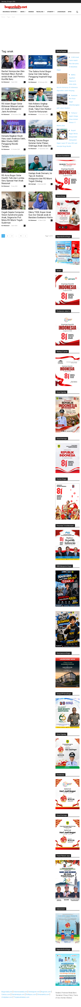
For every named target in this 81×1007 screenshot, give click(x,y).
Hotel (30, 68)
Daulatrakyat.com (18, 994)
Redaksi (58, 993)
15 (21, 236)
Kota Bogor (5, 100)
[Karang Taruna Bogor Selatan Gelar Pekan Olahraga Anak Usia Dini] (40, 129)
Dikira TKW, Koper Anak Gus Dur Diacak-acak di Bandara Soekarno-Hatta (40, 215)
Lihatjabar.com (6, 997)
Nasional (31, 169)
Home (3, 17)
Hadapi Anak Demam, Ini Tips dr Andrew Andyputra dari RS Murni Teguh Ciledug (40, 177)
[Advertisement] (40, 34)
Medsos (69, 998)
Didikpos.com (31, 994)
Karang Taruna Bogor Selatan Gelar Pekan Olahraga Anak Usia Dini (39, 143)
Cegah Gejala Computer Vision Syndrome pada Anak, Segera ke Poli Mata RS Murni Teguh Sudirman (12, 217)
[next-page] (25, 236)
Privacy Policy (68, 995)
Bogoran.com (46, 992)
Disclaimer (59, 995)
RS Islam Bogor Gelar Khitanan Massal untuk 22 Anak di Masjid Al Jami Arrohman (12, 107)
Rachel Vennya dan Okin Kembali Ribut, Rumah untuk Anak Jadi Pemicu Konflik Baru (13, 75)
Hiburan (4, 67)
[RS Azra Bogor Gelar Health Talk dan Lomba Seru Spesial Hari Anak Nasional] (13, 164)
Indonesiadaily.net (20, 992)
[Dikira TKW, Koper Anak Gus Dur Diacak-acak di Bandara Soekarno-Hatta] (40, 201)
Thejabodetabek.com (21, 997)
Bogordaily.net (6, 992)
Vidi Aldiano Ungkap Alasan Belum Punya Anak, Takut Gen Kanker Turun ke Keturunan (39, 107)
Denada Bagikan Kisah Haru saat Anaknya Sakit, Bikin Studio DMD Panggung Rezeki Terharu (13, 141)
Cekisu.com (5, 994)
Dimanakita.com (43, 994)
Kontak (63, 998)
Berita (3, 208)
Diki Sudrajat (32, 184)
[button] (77, 11)
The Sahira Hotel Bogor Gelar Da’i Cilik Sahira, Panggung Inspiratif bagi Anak (40, 75)
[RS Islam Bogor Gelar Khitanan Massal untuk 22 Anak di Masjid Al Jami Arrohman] (13, 94)
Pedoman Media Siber (69, 993)
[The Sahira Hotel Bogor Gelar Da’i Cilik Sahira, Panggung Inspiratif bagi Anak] (40, 62)
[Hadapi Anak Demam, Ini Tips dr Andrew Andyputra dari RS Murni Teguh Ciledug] (40, 163)
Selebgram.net (33, 992)
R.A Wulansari (5, 82)
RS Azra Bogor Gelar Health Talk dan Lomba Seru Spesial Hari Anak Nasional (12, 179)
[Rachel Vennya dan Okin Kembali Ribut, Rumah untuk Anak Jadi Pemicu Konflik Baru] (13, 62)
